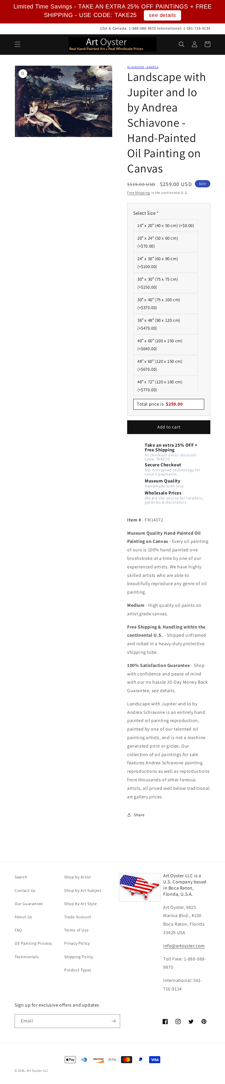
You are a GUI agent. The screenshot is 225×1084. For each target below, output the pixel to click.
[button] (17, 44)
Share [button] (139, 814)
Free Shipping (138, 192)
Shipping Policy (78, 956)
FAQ (18, 930)
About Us (23, 916)
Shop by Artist (77, 877)
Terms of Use (76, 930)
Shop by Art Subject (82, 890)
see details (162, 15)
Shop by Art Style (80, 903)
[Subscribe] (113, 1021)
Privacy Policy (77, 943)
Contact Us (25, 890)
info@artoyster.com (184, 946)
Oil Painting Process (33, 943)
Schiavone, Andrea (142, 67)
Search (21, 877)
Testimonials (27, 956)
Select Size (146, 213)
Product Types (77, 970)
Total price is (160, 404)
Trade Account (77, 916)
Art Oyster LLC (37, 1070)
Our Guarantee (29, 903)
